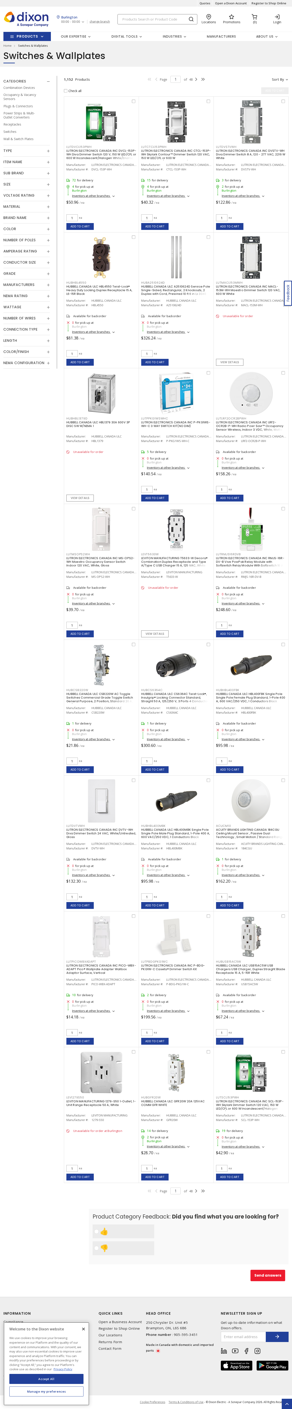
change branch (100, 21)
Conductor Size (19, 262)
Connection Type (20, 329)
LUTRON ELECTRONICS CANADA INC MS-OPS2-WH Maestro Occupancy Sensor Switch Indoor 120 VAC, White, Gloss (100, 561)
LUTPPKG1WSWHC (154, 418)
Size (7, 184)
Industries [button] (172, 36)
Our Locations (110, 1335)
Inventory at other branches (91, 196)
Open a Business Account (120, 1322)
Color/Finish (16, 352)
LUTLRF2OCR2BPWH (231, 418)
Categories (14, 81)
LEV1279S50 (75, 1097)
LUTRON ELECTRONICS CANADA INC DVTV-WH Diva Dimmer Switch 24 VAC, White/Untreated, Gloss (101, 833)
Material (11, 206)
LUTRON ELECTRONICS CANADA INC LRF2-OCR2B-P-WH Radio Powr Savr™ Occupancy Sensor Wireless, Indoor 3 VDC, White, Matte (249, 426)
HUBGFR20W (151, 1097)
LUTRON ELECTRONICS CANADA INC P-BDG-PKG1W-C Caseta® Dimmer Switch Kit (173, 967)
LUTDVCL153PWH (79, 147)
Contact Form (110, 1348)
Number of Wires (19, 318)
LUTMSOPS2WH (78, 554)
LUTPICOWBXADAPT (81, 962)
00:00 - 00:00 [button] (70, 22)
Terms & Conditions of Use (186, 1402)
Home (7, 46)
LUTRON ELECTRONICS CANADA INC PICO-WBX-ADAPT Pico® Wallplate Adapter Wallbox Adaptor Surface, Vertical (101, 969)
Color (9, 229)
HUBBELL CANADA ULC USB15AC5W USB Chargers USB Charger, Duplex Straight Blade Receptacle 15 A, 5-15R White (250, 969)
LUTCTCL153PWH (154, 147)
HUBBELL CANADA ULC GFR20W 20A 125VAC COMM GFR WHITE (173, 1103)
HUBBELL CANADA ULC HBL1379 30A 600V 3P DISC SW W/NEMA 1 (98, 424)
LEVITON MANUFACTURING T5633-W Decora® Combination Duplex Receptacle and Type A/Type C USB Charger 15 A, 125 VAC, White (174, 561)
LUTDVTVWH (75, 826)
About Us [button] (265, 36)
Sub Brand (13, 173)
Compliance (13, 1322)
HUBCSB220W (77, 690)
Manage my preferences (46, 1391)
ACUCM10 (223, 826)
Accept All (46, 1379)
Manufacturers (221, 36)
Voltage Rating (19, 195)
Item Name (12, 162)
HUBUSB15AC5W (228, 962)
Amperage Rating (20, 251)
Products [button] (27, 36)
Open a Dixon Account (231, 3)
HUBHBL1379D (76, 418)
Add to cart (80, 226)
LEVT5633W (150, 554)
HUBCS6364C (152, 690)
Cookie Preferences (152, 1402)
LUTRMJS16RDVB (228, 554)
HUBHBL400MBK (153, 826)
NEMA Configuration (23, 363)
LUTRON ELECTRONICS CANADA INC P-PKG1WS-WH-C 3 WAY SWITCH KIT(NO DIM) (175, 424)
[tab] (26, 81)
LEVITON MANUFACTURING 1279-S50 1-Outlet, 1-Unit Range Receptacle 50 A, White (101, 1103)
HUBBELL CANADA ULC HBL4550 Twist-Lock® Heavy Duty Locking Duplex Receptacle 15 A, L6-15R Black (99, 290)
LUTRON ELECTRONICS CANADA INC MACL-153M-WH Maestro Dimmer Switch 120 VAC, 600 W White (248, 290)
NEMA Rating (15, 296)
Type (7, 151)
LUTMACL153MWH (229, 283)
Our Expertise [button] (73, 36)
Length (10, 340)
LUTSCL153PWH (227, 1097)
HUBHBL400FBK (227, 690)
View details (229, 362)
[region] (46, 1363)
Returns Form (110, 1342)
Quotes (205, 3)
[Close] (83, 1329)
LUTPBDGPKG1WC (154, 962)
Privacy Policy (63, 1369)
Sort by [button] (278, 79)
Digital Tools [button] (125, 36)
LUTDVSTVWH (226, 147)
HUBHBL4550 (76, 283)
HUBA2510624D (153, 283)
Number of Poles (19, 240)
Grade (9, 273)
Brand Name (15, 218)
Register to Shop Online (269, 3)
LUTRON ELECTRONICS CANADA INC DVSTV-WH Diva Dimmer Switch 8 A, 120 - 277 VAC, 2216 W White (250, 154)
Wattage (12, 307)
